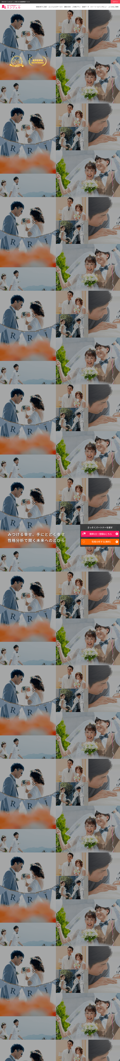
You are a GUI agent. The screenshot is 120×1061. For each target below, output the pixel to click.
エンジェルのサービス (56, 7)
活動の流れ (67, 7)
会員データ (85, 7)
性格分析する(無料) (101, 541)
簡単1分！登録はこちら (101, 534)
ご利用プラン (76, 7)
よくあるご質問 (113, 7)
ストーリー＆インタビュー (98, 7)
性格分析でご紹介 (41, 7)
